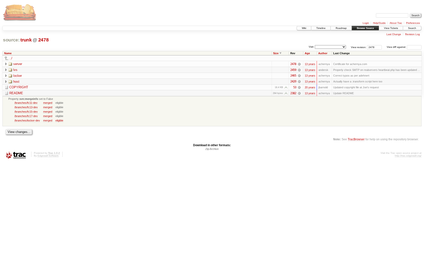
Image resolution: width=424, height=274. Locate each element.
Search (412, 28)
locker (17, 76)
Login (366, 23)
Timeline (321, 28)
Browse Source (365, 28)
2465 (293, 75)
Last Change (393, 34)
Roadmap (341, 28)
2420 (293, 81)
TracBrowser (356, 139)
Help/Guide (379, 23)
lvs (15, 70)
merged (47, 102)
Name (8, 53)
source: (11, 39)
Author (322, 53)
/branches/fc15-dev (26, 111)
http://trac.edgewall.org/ (408, 155)
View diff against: (397, 47)
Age (307, 53)
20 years (310, 87)
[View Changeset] (299, 64)
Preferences (413, 23)
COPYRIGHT (18, 87)
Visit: (311, 46)
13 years (310, 64)
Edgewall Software (48, 155)
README (16, 93)
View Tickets (391, 28)
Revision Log (412, 34)
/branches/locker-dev (27, 120)
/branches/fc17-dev (26, 116)
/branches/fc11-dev (26, 102)
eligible (59, 120)
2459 (293, 70)
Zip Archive (212, 148)
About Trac (396, 23)
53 (294, 87)
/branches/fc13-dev (26, 107)
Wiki (304, 28)
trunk (26, 39)
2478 (43, 39)
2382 (293, 93)
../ (10, 58)
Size (275, 53)
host (16, 81)
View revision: (358, 47)
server (17, 64)
